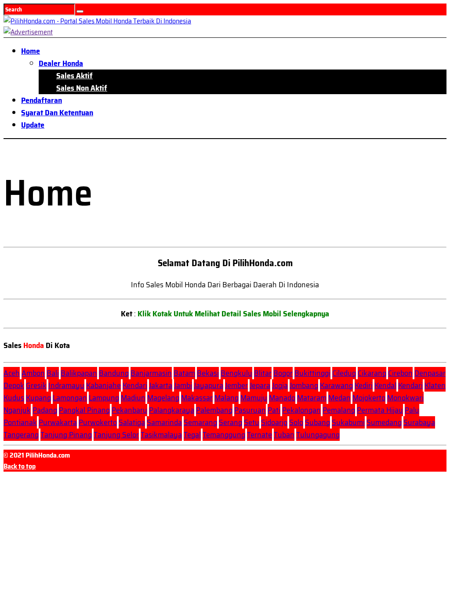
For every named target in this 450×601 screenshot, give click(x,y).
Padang (45, 410)
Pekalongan (301, 410)
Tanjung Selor (116, 435)
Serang (230, 422)
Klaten (435, 385)
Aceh (12, 373)
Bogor (283, 373)
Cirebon (400, 373)
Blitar (263, 373)
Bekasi (208, 373)
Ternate (259, 435)
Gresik (36, 385)
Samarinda (164, 422)
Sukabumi (348, 422)
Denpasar (430, 373)
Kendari (135, 385)
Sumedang (384, 422)
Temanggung (224, 435)
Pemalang (339, 410)
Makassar (197, 398)
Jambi (183, 385)
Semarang (200, 422)
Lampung (104, 398)
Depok (14, 385)
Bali (53, 373)
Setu (251, 422)
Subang (317, 422)
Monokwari (405, 398)
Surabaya (419, 422)
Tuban (284, 435)
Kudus (14, 398)
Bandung (114, 373)
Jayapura (208, 385)
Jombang (304, 385)
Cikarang (372, 373)
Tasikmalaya (161, 435)
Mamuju (253, 398)
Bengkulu (236, 373)
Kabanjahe (103, 385)
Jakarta (160, 385)
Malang (226, 398)
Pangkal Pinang (84, 410)
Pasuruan (250, 410)
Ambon (33, 373)
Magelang (163, 398)
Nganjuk (17, 410)
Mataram (312, 398)
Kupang (38, 398)
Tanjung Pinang (66, 435)
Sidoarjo (274, 422)
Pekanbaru (129, 410)
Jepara (260, 385)
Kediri (364, 385)
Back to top (20, 466)
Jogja (280, 385)
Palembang (214, 410)
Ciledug (344, 373)
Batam (184, 373)
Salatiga (132, 422)
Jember (236, 385)
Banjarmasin (151, 373)
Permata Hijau (380, 410)
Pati (274, 410)
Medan (339, 398)
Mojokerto (368, 398)
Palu (412, 410)
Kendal (385, 385)
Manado (282, 398)
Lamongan (70, 398)
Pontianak (20, 422)
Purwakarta (58, 422)
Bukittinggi (312, 373)
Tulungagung (318, 435)
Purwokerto (98, 422)
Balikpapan (79, 373)
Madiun (133, 398)
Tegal (192, 435)
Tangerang (21, 435)
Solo (296, 422)
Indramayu (66, 385)
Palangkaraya (171, 410)
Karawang (336, 385)
